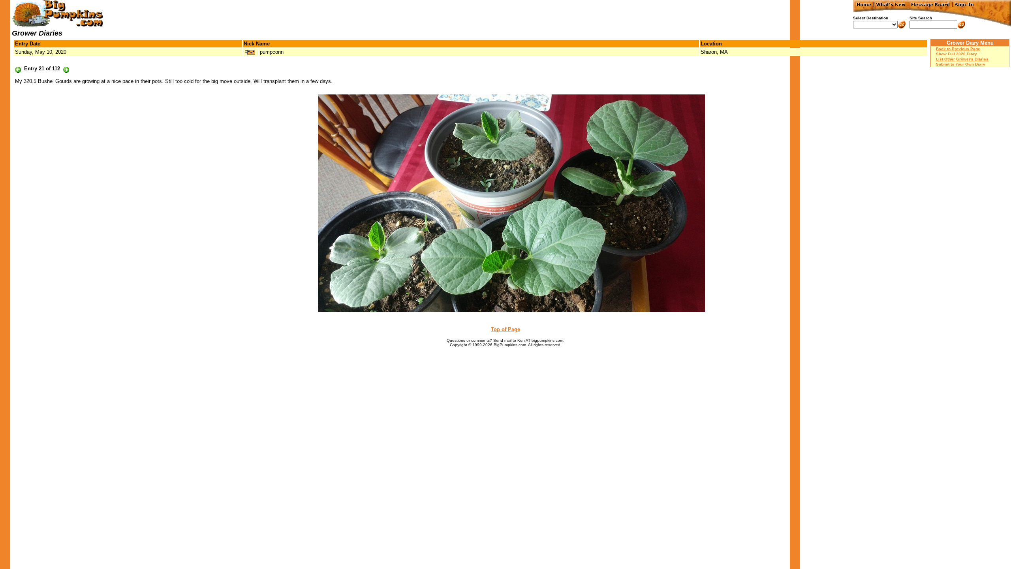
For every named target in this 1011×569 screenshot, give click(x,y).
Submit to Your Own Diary (960, 64)
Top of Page (505, 329)
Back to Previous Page (958, 49)
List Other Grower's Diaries (962, 59)
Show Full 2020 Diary (956, 54)
